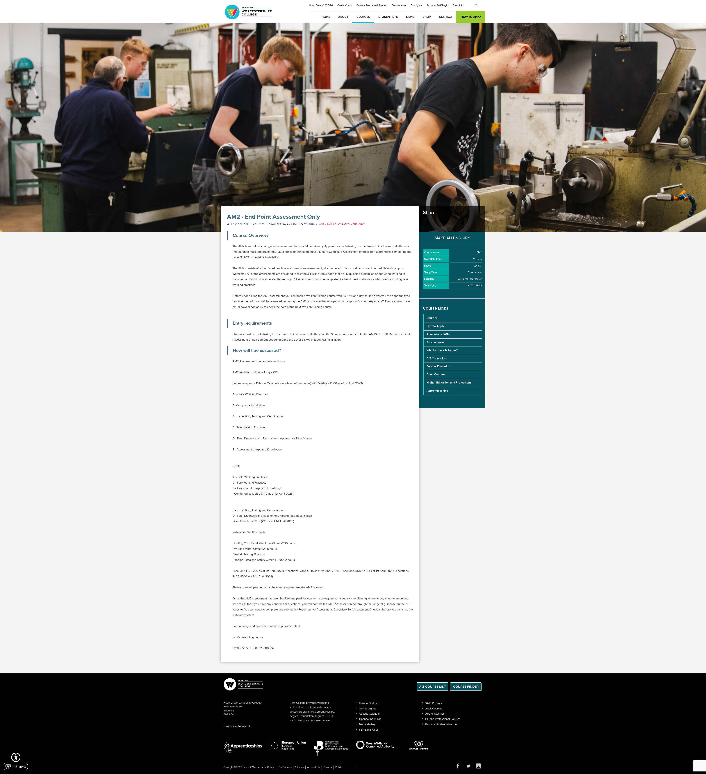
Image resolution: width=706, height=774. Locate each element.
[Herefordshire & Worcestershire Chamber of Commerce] (331, 748)
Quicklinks (458, 5)
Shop (427, 17)
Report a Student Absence (441, 724)
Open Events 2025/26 (321, 5)
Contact (445, 17)
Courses (363, 17)
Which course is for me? (442, 350)
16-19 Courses (433, 703)
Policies (339, 767)
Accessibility (313, 767)
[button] (16, 761)
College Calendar (369, 713)
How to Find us (368, 703)
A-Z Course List (437, 358)
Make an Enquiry (452, 238)
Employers (416, 5)
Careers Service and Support (371, 5)
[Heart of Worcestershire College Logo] (243, 684)
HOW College (240, 224)
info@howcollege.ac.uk (237, 726)
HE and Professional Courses (442, 719)
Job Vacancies (367, 708)
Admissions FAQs (438, 334)
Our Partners (285, 767)
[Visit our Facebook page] (458, 766)
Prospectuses (399, 5)
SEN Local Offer (368, 729)
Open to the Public (370, 719)
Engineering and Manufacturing (292, 224)
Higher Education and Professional (449, 382)
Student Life (388, 17)
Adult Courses (436, 374)
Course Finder (466, 687)
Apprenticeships (437, 391)
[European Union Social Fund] (287, 745)
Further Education (438, 366)
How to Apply (471, 17)
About (343, 17)
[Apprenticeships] (242, 747)
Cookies (327, 767)
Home (326, 17)
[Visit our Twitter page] (468, 766)
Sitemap (299, 767)
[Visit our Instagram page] (478, 766)
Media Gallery (367, 724)
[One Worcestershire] (419, 745)
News (410, 17)
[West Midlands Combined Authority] (375, 744)
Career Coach (344, 5)
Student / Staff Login (437, 5)
